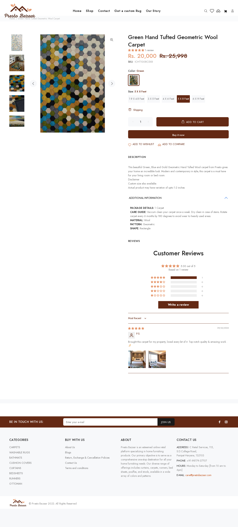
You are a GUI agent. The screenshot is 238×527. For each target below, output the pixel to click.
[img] (136, 328)
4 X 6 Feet (168, 99)
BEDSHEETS (16, 473)
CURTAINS (15, 468)
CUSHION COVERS (20, 463)
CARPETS (14, 447)
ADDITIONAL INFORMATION (145, 198)
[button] (136, 50)
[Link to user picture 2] (157, 359)
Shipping (138, 110)
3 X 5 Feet (153, 99)
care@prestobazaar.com (198, 475)
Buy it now (178, 135)
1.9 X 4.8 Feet (136, 99)
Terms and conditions (76, 468)
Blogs (68, 452)
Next (111, 83)
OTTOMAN (15, 484)
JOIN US (166, 422)
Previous (33, 83)
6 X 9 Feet (198, 99)
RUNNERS (14, 478)
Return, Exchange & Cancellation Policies (87, 457)
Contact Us (71, 463)
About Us (70, 447)
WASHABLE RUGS (19, 452)
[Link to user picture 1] (137, 359)
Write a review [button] (178, 305)
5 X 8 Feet (183, 99)
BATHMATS (15, 457)
